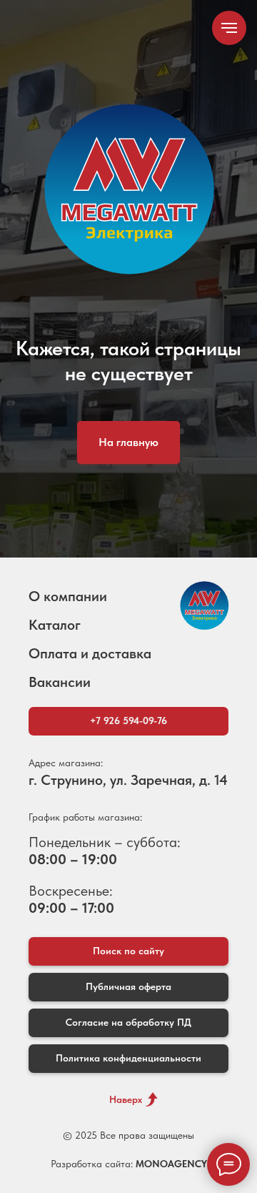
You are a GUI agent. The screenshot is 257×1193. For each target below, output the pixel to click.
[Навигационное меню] (229, 28)
